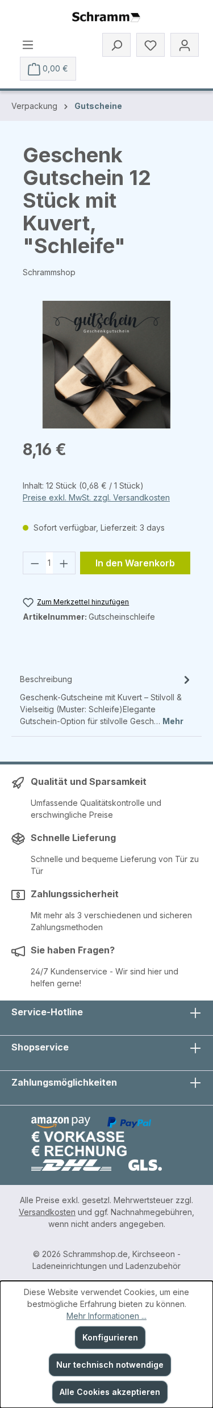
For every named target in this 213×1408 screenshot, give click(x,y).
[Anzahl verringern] (35, 563)
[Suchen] (116, 44)
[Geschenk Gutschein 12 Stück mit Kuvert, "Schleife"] (106, 364)
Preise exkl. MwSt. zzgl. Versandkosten (96, 497)
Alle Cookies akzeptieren (110, 1392)
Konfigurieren (110, 1337)
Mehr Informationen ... (106, 1316)
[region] (106, 364)
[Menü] (27, 44)
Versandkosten (47, 1212)
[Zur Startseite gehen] (106, 17)
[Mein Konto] (184, 44)
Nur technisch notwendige (110, 1364)
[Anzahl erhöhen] (64, 563)
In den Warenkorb (135, 563)
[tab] (106, 699)
